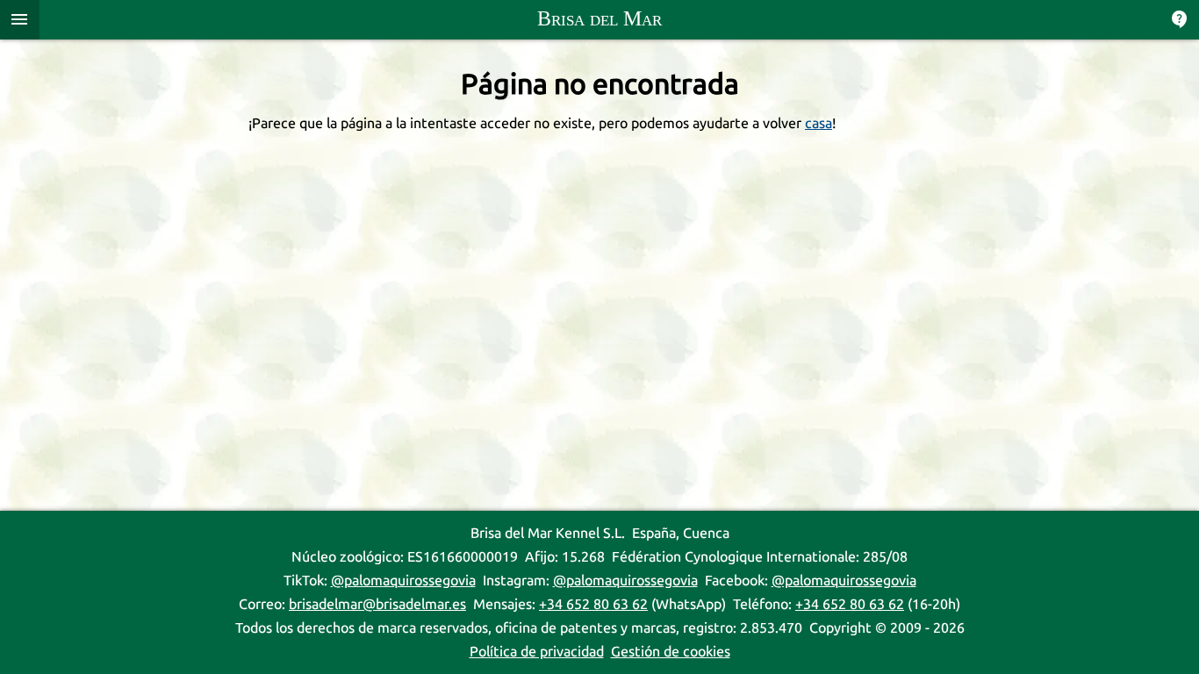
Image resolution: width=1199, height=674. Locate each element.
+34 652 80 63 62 (593, 604)
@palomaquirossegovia (403, 580)
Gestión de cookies (670, 651)
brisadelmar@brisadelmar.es (377, 604)
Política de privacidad (537, 651)
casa (818, 123)
